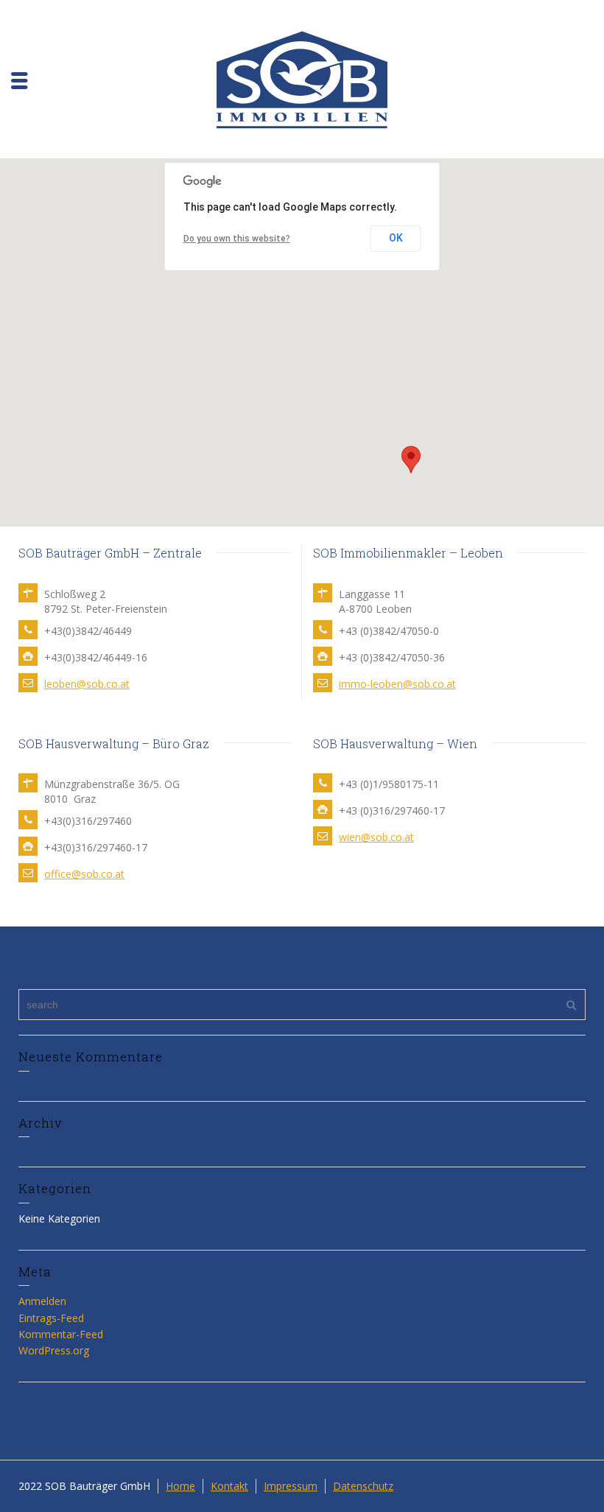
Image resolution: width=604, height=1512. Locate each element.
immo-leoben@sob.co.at (397, 684)
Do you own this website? (236, 238)
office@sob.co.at (84, 874)
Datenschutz (363, 1486)
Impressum (290, 1486)
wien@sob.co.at (376, 837)
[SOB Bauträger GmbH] (302, 78)
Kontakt (229, 1486)
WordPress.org (53, 1350)
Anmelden (42, 1301)
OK (396, 238)
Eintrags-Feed (51, 1318)
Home (180, 1486)
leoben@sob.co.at (87, 684)
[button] (411, 460)
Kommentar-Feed (60, 1334)
